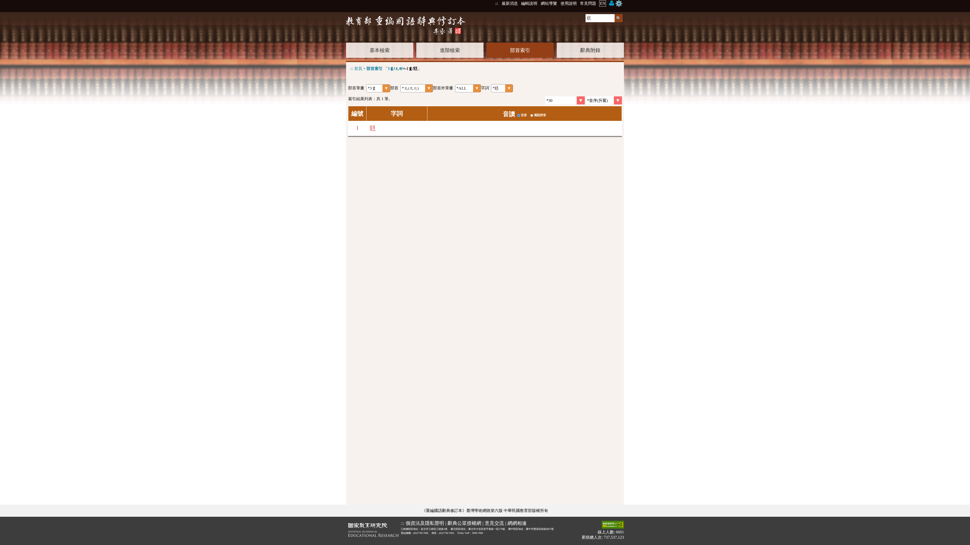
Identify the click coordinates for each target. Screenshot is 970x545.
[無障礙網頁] (613, 525)
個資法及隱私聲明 (425, 523)
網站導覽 (549, 3)
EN (602, 3)
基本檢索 (380, 50)
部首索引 (520, 50)
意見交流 (494, 523)
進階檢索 (450, 50)
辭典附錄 (590, 50)
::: (496, 3)
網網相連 (517, 523)
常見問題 (588, 3)
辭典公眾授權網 (464, 523)
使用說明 (569, 3)
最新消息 (510, 3)
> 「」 (386, 68)
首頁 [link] (358, 68)
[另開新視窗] (373, 531)
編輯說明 (529, 3)
